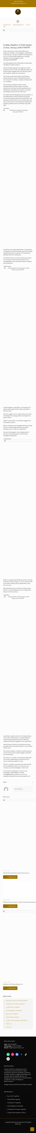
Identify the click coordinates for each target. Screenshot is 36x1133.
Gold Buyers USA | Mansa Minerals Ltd (13, 984)
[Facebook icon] (17, 6)
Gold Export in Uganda (13, 1007)
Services (8, 1027)
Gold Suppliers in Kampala (14, 1010)
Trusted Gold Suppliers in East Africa (16, 1020)
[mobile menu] (33, 10)
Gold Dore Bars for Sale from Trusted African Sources (16, 873)
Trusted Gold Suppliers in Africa (16, 1112)
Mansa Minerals (17, 24)
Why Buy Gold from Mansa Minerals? (17, 1000)
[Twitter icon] (19, 6)
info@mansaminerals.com (19, 3)
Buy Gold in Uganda (12, 1014)
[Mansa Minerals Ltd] (18, 11)
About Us (9, 1023)
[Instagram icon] (22, 6)
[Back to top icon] (32, 1129)
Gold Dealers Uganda (12, 1017)
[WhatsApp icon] (14, 6)
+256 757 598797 (18, 1)
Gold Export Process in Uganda (15, 1004)
